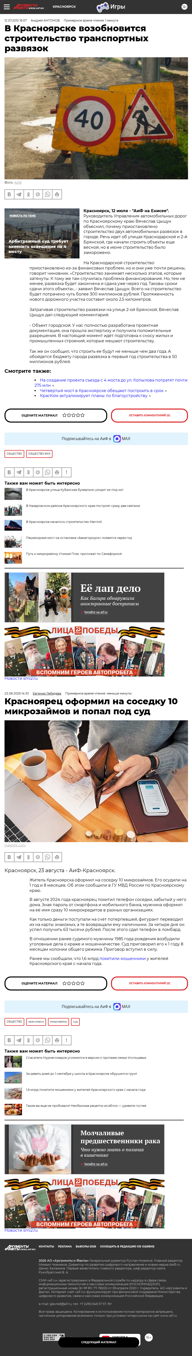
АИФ (18, 182)
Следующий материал (98, 1342)
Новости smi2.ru (21, 678)
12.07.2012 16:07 (15, 20)
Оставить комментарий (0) (149, 415)
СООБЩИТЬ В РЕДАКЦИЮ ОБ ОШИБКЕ (127, 1246)
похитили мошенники (123, 958)
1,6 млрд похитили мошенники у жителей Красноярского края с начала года (86, 1090)
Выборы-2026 (86, 1246)
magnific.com (15, 845)
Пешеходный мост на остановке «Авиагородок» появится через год (79, 538)
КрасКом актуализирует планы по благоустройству (94, 395)
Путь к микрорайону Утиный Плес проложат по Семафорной (74, 554)
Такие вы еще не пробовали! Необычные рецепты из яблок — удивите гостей (86, 1106)
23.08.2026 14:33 (16, 693)
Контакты (46, 1246)
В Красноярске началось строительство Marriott (64, 522)
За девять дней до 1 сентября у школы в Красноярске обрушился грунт (81, 1074)
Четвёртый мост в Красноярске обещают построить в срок (102, 390)
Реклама (65, 1246)
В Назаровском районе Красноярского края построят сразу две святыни (83, 506)
